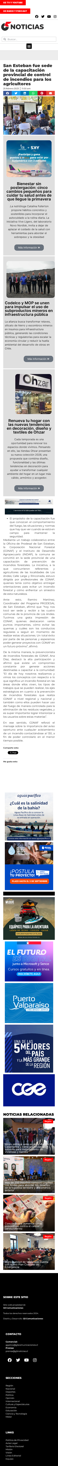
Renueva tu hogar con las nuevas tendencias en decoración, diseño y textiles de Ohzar (29, 426)
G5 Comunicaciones (13, 1308)
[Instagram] (55, 17)
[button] (29, 46)
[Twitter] (43, 17)
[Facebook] (37, 17)
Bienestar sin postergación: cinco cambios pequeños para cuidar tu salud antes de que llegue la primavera (29, 191)
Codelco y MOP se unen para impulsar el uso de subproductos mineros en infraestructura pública (29, 309)
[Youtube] (49, 17)
